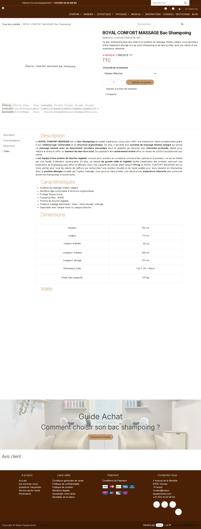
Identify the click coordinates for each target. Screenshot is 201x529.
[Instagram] (9, 3)
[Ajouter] (121, 82)
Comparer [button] (111, 94)
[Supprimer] (106, 82)
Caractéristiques (11, 140)
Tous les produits (11, 24)
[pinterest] (13, 3)
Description (8, 135)
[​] (156, 504)
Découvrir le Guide (100, 436)
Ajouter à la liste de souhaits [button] (121, 88)
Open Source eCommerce (185, 525)
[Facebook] (4, 3)
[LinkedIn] (18, 3)
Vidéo (6, 151)
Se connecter (191, 9)
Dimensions (8, 146)
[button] (7, 66)
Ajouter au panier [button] (141, 82)
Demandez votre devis (63, 493)
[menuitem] (75, 14)
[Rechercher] (185, 3)
